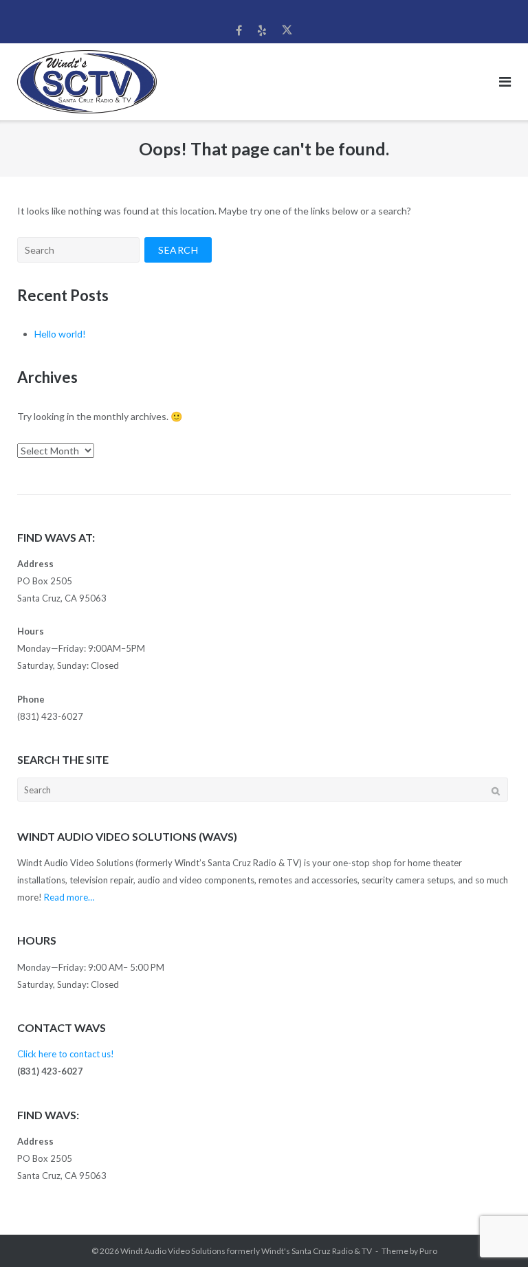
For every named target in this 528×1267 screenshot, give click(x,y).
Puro (428, 1251)
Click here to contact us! (65, 1053)
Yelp (262, 30)
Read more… (69, 897)
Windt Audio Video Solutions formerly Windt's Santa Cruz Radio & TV (246, 1251)
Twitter (287, 30)
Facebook (239, 30)
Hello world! (60, 334)
